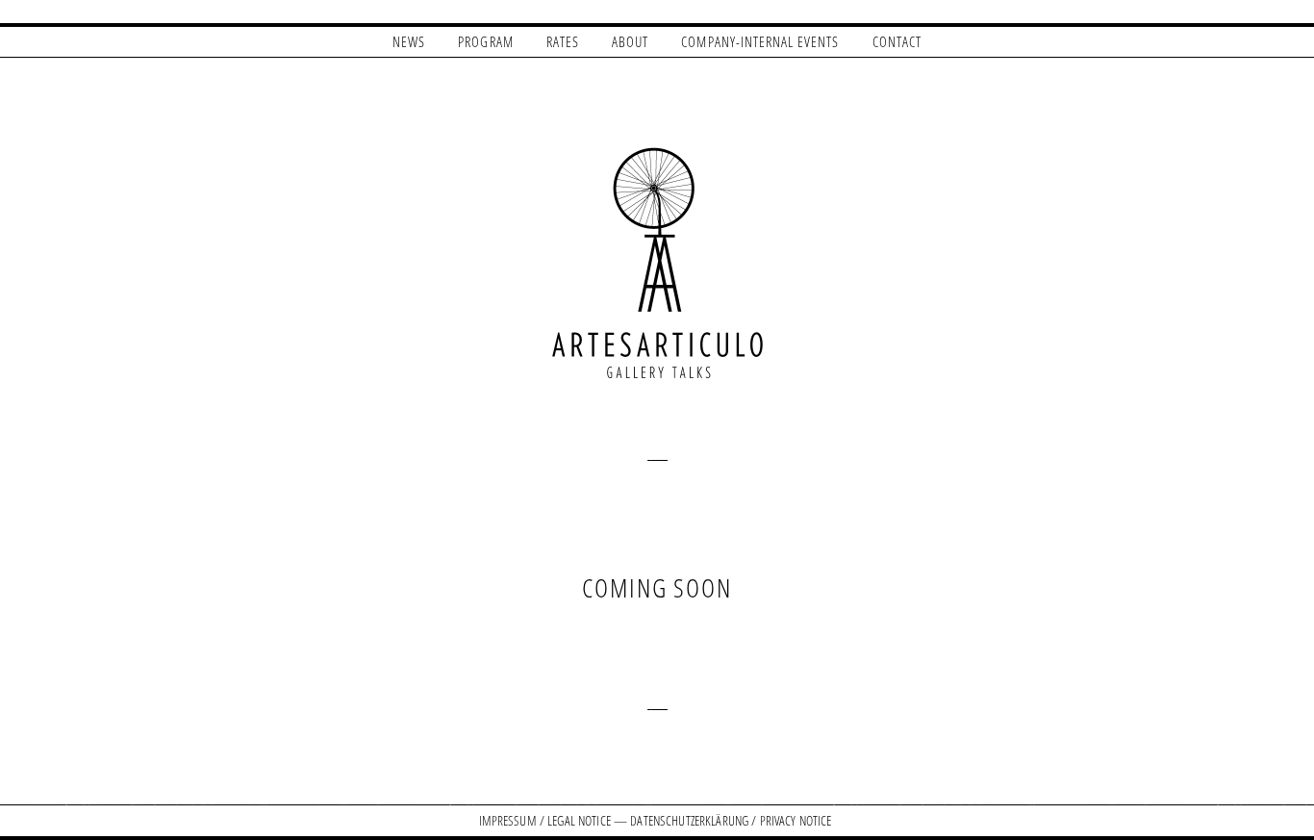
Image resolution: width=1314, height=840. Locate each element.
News (408, 41)
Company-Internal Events (760, 41)
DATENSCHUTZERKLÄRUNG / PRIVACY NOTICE (730, 820)
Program (485, 41)
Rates (562, 41)
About (630, 41)
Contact (897, 41)
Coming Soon (657, 587)
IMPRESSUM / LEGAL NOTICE (545, 820)
